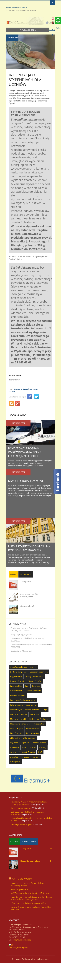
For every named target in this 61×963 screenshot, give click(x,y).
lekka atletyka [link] (16, 709)
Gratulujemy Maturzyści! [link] (21, 651)
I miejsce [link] (36, 686)
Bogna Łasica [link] (16, 676)
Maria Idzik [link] (35, 714)
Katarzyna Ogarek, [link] (21, 389)
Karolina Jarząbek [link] (17, 695)
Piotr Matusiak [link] (32, 733)
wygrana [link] (25, 757)
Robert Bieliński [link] (39, 742)
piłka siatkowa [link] (29, 738)
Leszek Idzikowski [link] (33, 709)
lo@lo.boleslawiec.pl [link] (23, 939)
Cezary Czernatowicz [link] (34, 676)
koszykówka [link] (31, 705)
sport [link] (24, 747)
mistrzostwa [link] (39, 723)
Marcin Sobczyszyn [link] (18, 714)
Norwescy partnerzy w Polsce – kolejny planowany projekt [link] (27, 884)
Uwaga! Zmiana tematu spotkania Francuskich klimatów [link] (31, 908)
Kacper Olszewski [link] (33, 690)
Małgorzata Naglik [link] (18, 719)
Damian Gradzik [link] (17, 681)
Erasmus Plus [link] (16, 686)
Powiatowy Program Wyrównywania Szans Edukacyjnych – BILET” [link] (29, 629)
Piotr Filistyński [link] (16, 733)
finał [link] (27, 686)
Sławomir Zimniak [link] (27, 752)
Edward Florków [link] (34, 681)
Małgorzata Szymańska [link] (20, 723)
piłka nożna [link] (15, 738)
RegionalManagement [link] (19, 742)
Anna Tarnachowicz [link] (18, 667)
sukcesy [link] (42, 747)
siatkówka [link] (14, 747)
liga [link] (45, 709)
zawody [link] (36, 757)
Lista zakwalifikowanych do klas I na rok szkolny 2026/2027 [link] (31, 645)
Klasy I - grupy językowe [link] (26, 481)
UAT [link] (40, 752)
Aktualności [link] (22, 7)
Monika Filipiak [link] (16, 728)
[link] (52, 2)
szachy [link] (13, 752)
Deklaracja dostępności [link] (19, 947)
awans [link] (33, 667)
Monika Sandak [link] (33, 728)
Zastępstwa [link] (25, 581)
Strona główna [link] (11, 7)
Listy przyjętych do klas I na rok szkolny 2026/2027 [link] (29, 548)
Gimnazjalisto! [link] (27, 606)
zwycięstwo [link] (15, 761)
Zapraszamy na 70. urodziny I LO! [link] (29, 595)
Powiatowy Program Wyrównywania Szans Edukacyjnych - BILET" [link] (24, 452)
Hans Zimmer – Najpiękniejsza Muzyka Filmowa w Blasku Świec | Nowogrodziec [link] (31, 898)
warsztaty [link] (14, 757)
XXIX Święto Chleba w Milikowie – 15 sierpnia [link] (30, 893)
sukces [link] (33, 747)
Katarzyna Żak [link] (16, 705)
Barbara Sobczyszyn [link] (39, 671)
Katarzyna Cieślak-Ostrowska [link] (23, 700)
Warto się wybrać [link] (22, 878)
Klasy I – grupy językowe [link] (21, 634)
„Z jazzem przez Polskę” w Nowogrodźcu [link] (28, 903)
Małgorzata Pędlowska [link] (39, 719)
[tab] (13, 574)
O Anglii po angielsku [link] (30, 861)
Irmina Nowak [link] (16, 690)
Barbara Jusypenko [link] (18, 671)
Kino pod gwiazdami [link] (19, 889)
